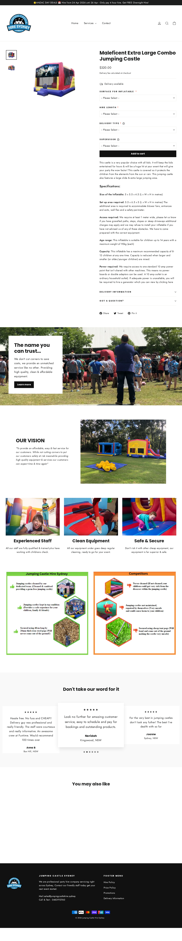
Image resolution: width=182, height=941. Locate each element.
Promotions (109, 893)
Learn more (24, 384)
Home (74, 23)
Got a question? (112, 301)
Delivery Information (115, 292)
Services (89, 23)
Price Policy (110, 887)
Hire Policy (109, 882)
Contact (106, 23)
